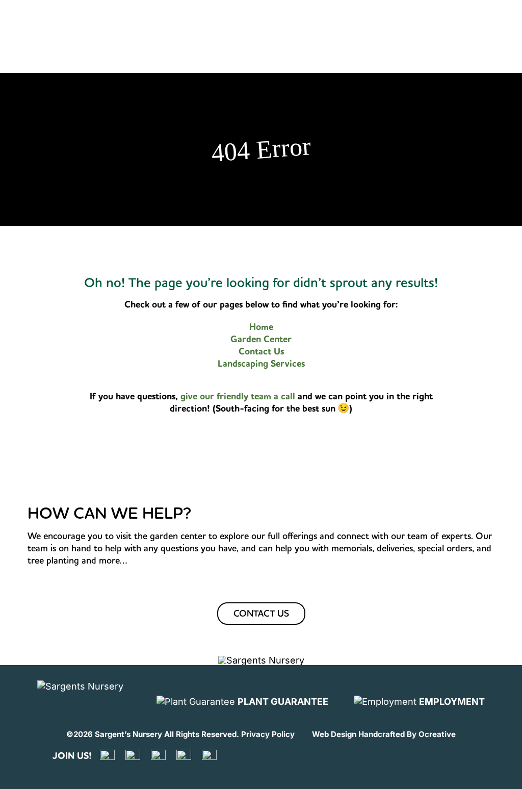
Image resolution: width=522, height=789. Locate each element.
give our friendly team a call (239, 396)
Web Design (334, 734)
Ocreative (437, 734)
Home (261, 327)
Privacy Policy (268, 734)
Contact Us (261, 351)
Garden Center (261, 339)
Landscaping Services (261, 364)
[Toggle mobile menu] (498, 20)
